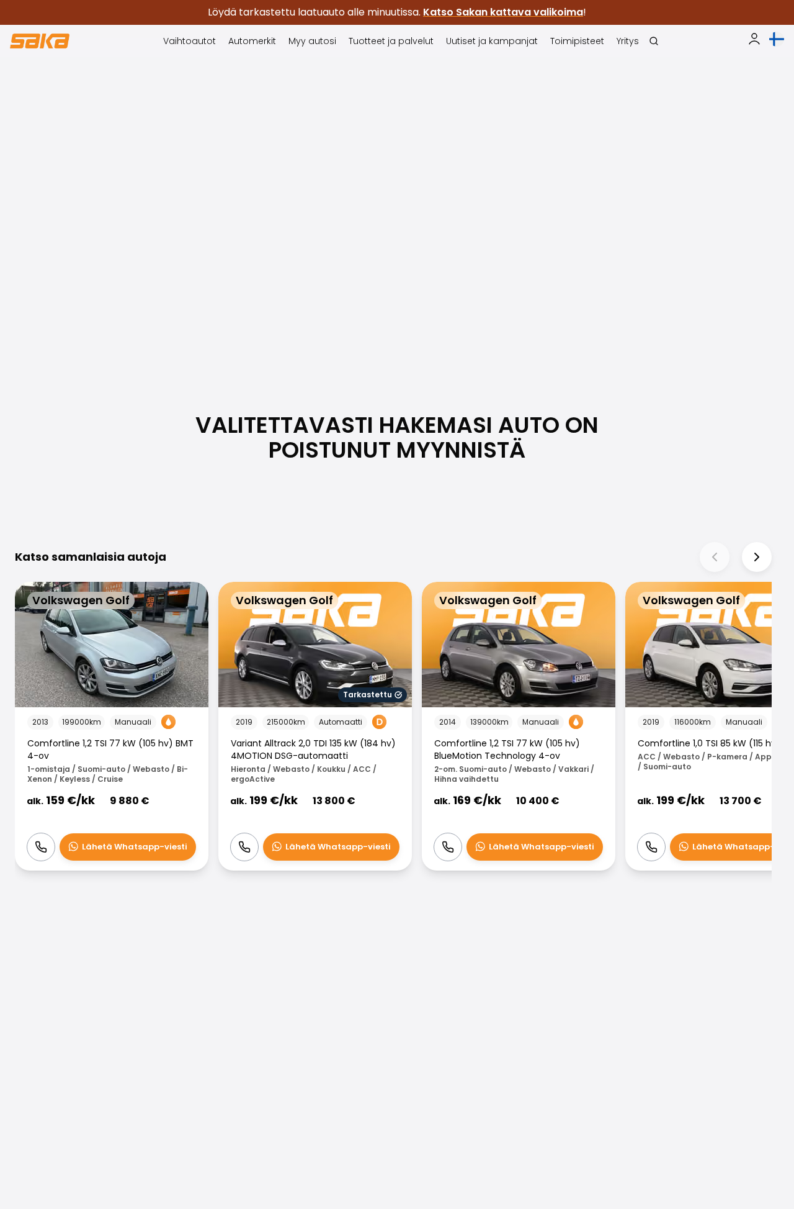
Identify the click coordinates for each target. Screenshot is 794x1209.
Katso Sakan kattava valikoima (503, 12)
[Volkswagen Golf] (111, 726)
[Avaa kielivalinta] (776, 39)
